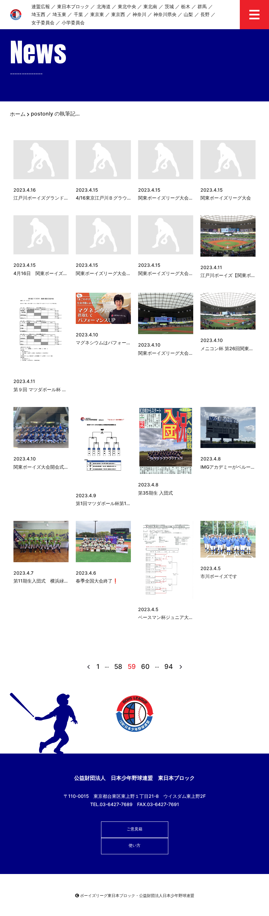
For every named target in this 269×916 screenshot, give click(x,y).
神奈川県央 (165, 14)
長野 (205, 14)
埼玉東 (59, 14)
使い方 (134, 845)
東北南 (150, 6)
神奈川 (139, 14)
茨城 (169, 6)
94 (168, 667)
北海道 (104, 6)
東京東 (97, 14)
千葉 (78, 14)
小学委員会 (73, 22)
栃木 (185, 6)
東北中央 (127, 6)
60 (145, 667)
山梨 (188, 14)
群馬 (202, 6)
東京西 (118, 14)
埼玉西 (38, 14)
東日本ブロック (73, 6)
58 (118, 667)
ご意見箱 (134, 828)
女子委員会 (42, 22)
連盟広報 (40, 6)
